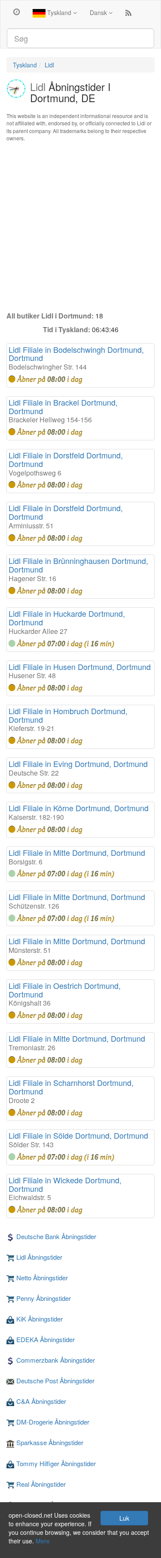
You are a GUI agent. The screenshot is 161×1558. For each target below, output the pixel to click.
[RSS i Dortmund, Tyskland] (128, 14)
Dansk (99, 12)
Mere (43, 1541)
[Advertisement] (80, 226)
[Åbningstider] (16, 11)
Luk (124, 1518)
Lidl (49, 65)
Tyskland (59, 12)
